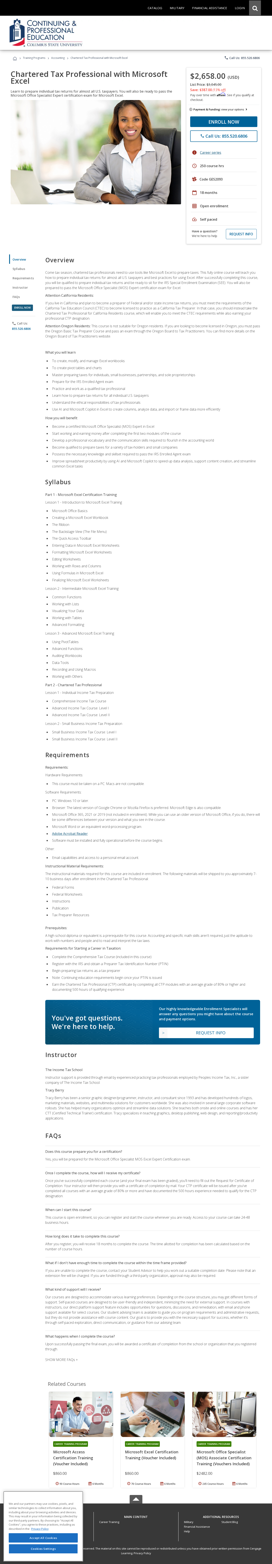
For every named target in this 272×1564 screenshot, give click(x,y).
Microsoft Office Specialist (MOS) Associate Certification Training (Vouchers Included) (224, 1457)
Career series (210, 152)
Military (188, 1522)
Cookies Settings (43, 1549)
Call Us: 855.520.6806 (242, 58)
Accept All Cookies (43, 1538)
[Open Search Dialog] (255, 7)
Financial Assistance (197, 1527)
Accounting (58, 58)
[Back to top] (136, 1516)
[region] (43, 1526)
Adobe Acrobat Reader (70, 833)
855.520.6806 (21, 329)
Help (187, 1531)
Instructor (20, 287)
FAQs (16, 297)
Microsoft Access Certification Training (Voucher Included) (73, 1457)
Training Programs (34, 58)
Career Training (109, 1522)
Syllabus (19, 269)
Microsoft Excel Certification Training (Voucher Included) (151, 1454)
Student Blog (229, 1522)
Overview (19, 259)
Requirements (23, 278)
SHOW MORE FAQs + (61, 1359)
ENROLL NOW (223, 122)
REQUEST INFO (241, 234)
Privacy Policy (142, 1553)
